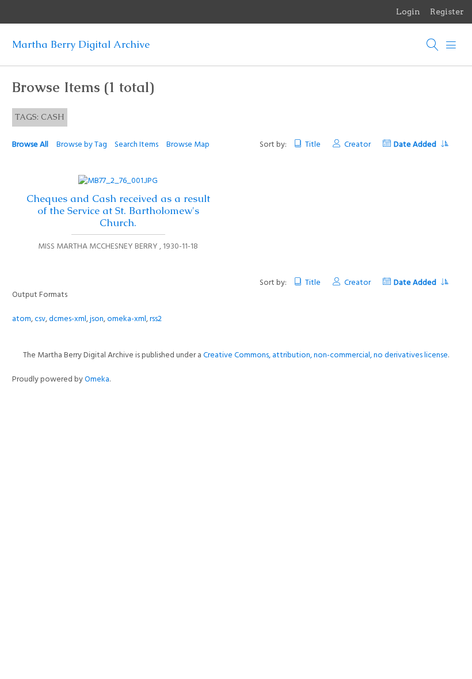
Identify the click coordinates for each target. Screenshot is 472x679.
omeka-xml (126, 319)
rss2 (156, 319)
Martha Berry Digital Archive (81, 44)
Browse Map (188, 144)
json (97, 319)
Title (313, 144)
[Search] (433, 45)
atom (21, 319)
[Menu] (451, 45)
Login (408, 11)
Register (447, 11)
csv (40, 319)
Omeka (97, 379)
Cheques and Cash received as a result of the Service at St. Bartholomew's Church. (118, 210)
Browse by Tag (81, 144)
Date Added (416, 144)
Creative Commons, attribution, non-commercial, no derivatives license (325, 355)
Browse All (30, 144)
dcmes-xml (67, 319)
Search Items (136, 144)
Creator (357, 144)
